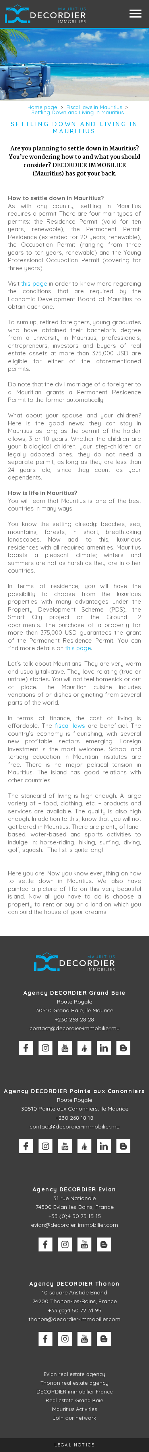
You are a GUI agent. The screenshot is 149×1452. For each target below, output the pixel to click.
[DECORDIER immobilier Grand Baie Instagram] (45, 1048)
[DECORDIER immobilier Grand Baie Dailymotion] (84, 1048)
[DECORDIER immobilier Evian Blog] (104, 1244)
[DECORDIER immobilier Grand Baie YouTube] (65, 1048)
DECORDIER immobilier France (75, 1391)
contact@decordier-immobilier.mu (74, 1028)
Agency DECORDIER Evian (74, 1189)
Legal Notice (74, 1445)
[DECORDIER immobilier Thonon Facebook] (45, 1339)
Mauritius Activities (74, 1409)
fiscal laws (70, 725)
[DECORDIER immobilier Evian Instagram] (65, 1244)
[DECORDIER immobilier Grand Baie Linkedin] (104, 1048)
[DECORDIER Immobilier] (46, 13)
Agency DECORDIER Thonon (74, 1283)
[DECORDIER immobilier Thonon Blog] (104, 1339)
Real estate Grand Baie (74, 1400)
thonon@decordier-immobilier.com (74, 1319)
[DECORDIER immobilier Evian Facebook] (45, 1244)
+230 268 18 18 (74, 1117)
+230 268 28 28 (74, 1019)
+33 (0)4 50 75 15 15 (74, 1216)
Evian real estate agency (74, 1374)
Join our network (74, 1418)
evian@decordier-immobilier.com (74, 1224)
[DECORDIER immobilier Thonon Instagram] (65, 1339)
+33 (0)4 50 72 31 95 (74, 1310)
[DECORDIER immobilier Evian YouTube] (84, 1244)
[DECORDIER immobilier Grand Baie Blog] (123, 1048)
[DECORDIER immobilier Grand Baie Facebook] (26, 1048)
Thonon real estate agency (74, 1383)
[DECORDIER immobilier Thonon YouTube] (84, 1339)
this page (34, 283)
